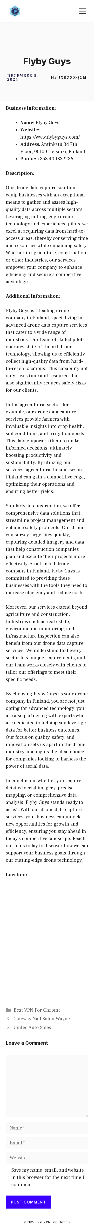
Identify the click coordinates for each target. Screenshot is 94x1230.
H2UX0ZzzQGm (69, 77)
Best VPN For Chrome (37, 1010)
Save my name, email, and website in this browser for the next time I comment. (47, 1177)
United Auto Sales (32, 1027)
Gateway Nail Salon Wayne (41, 1019)
